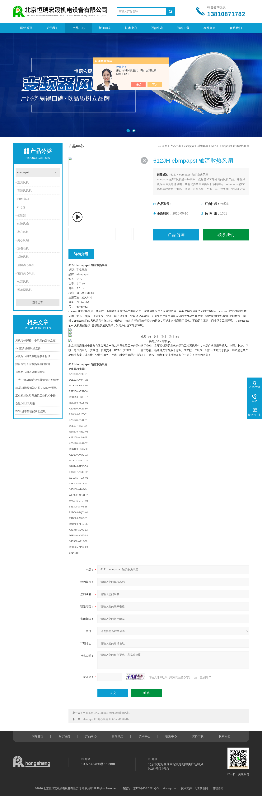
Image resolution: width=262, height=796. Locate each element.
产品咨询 (176, 234)
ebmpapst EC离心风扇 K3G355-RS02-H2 (106, 719)
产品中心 (79, 28)
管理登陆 (218, 788)
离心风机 (23, 232)
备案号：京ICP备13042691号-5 (141, 788)
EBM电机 (23, 198)
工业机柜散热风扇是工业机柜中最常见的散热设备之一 (37, 395)
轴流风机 (23, 281)
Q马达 (21, 207)
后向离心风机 (26, 265)
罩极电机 (23, 248)
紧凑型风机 (24, 289)
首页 (164, 146)
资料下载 (183, 28)
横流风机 (23, 256)
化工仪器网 (201, 788)
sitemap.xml (169, 788)
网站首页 (26, 28)
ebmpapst (23, 172)
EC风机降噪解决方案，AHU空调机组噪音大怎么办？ (37, 387)
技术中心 (131, 28)
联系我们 (236, 28)
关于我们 (52, 28)
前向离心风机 (26, 273)
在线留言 (210, 28)
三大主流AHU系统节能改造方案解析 (37, 379)
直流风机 (23, 182)
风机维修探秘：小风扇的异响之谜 (35, 340)
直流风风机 (24, 190)
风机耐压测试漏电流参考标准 (32, 356)
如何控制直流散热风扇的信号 (32, 364)
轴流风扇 (23, 223)
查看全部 (37, 302)
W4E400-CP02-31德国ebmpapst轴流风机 (106, 712)
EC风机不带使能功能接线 (30, 411)
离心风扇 (23, 240)
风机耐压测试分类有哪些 (30, 372)
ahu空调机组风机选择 (28, 348)
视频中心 (157, 28)
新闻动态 (105, 28)
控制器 (21, 215)
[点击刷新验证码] (135, 677)
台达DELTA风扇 (25, 403)
